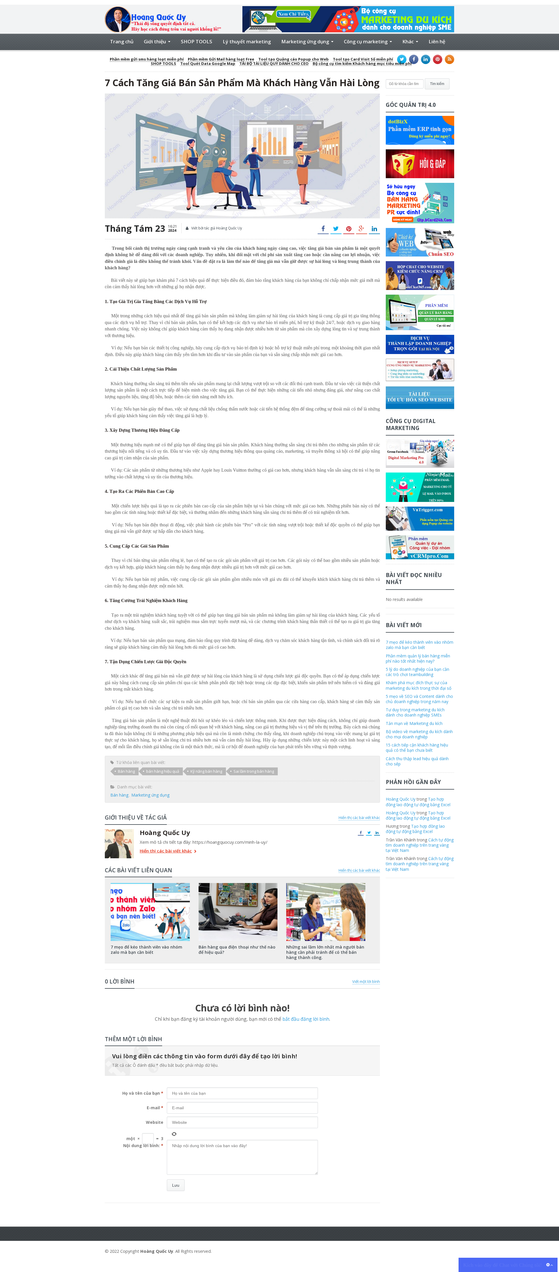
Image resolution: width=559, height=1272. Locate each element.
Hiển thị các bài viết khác (359, 817)
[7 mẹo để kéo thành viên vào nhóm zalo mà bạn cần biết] (150, 885)
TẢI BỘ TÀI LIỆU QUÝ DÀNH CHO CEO (274, 64)
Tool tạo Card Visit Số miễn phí (363, 59)
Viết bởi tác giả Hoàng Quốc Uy (216, 228)
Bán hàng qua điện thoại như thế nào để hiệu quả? (237, 949)
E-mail (155, 1107)
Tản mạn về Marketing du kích (414, 723)
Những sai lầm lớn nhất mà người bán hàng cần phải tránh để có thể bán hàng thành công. (325, 952)
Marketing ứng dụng (150, 795)
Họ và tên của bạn (142, 1093)
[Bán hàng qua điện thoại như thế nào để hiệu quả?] (238, 885)
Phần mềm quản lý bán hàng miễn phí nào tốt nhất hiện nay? (418, 658)
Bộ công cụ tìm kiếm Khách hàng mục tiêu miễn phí (362, 64)
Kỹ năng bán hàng (206, 771)
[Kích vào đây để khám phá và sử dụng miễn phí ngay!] (348, 8)
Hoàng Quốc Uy (400, 799)
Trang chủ (121, 41)
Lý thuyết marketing (247, 41)
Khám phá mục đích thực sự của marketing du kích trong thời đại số (418, 685)
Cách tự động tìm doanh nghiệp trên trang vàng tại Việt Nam (420, 845)
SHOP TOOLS (196, 41)
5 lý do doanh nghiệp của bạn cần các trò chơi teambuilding (417, 671)
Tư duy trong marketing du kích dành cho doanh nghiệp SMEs (415, 712)
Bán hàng (126, 771)
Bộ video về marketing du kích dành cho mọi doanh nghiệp (419, 734)
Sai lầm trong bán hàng (253, 771)
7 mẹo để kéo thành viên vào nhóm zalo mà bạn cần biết (146, 949)
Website (154, 1122)
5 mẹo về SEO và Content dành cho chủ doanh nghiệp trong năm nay (419, 699)
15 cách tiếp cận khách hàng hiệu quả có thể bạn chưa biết (417, 747)
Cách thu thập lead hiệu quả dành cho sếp (417, 761)
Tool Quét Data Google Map (207, 64)
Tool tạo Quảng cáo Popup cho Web (293, 59)
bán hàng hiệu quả (162, 771)
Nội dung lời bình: (143, 1145)
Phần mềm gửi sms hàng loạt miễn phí (147, 59)
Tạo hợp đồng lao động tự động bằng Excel (418, 801)
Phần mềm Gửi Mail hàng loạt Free (221, 59)
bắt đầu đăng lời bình (305, 1019)
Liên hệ (437, 41)
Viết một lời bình (366, 981)
